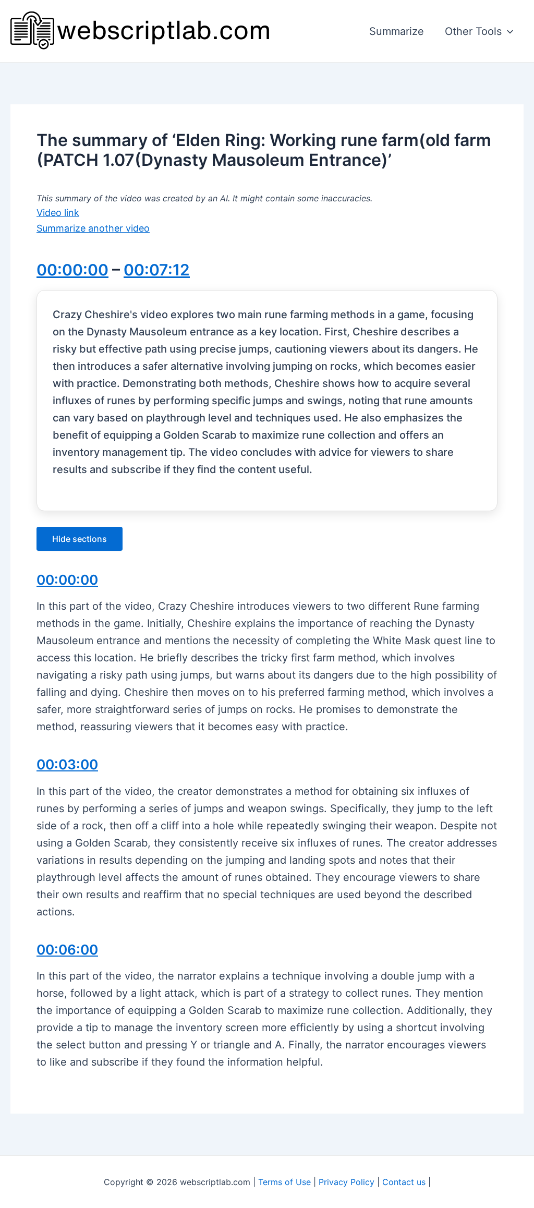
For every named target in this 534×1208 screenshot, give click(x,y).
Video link (58, 212)
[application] (507, 31)
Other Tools (473, 31)
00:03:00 (67, 764)
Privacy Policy (346, 1182)
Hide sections (79, 539)
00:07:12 (157, 269)
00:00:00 (72, 269)
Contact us (404, 1182)
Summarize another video (93, 228)
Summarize (396, 31)
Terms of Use (284, 1182)
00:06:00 (67, 949)
